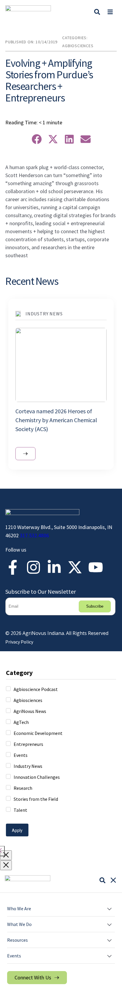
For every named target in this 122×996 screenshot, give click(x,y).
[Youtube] (95, 567)
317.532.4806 (34, 535)
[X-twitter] (75, 567)
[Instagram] (33, 567)
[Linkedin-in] (54, 567)
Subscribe (94, 606)
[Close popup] (6, 855)
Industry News (43, 314)
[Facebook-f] (12, 567)
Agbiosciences (77, 45)
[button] (110, 11)
